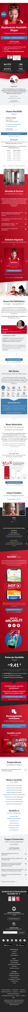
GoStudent (22, 989)
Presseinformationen (14, 968)
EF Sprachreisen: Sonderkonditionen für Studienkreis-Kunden (11, 770)
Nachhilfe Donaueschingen (11, 797)
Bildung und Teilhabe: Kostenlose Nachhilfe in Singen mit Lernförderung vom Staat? (12, 870)
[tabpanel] (14, 177)
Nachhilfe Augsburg (14, 823)
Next (26, 261)
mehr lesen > (14, 205)
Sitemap (17, 995)
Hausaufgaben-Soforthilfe (14, 979)
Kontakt (23, 995)
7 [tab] (18, 186)
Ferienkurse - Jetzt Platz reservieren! (14, 38)
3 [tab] (10, 186)
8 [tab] (20, 186)
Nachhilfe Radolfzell (10, 785)
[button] (14, 509)
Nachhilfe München (14, 830)
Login (13, 997)
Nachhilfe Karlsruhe (14, 820)
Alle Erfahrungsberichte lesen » (14, 499)
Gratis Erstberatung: (14, 277)
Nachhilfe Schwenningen (10, 801)
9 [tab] (21, 186)
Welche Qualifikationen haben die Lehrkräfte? (9, 854)
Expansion (14, 953)
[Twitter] (8, 940)
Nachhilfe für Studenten (14, 975)
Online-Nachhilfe (14, 977)
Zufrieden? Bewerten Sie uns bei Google (14, 536)
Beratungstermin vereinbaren (14, 133)
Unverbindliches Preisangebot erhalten (14, 696)
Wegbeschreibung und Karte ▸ (14, 124)
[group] (14, 261)
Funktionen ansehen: (9, 603)
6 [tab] (16, 186)
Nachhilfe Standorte (14, 973)
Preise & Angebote (14, 960)
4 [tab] (12, 186)
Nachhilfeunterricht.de (6, 991)
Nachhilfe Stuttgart (14, 816)
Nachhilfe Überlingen (11, 790)
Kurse (14, 983)
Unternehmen (15, 989)
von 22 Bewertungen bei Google (16, 59)
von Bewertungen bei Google (14, 534)
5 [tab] (14, 186)
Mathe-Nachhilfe (12, 402)
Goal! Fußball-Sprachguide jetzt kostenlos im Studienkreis (12, 219)
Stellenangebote (14, 955)
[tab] (3, 388)
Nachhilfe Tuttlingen (10, 792)
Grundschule (18, 382)
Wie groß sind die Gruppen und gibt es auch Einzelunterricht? (12, 859)
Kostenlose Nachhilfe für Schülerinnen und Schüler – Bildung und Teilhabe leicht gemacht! (12, 214)
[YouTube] (12, 940)
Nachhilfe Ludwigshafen (14, 825)
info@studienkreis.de (14, 1004)
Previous (1, 261)
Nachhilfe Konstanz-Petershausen (10, 794)
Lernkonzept (10, 439)
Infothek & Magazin (5, 989)
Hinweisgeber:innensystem (8, 995)
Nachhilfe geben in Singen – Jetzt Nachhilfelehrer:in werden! (9, 224)
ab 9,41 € (7, 69)
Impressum (15, 991)
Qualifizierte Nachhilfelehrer (14, 964)
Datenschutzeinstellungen (13, 993)
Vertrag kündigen (14, 962)
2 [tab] (8, 186)
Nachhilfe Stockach (10, 787)
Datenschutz (22, 991)
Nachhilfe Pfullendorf (11, 799)
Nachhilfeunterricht (18, 436)
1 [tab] (6, 186)
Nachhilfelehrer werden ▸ (14, 317)
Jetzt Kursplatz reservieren (14, 270)
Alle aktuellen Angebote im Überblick (8, 881)
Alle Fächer (14, 966)
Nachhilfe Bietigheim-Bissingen (14, 818)
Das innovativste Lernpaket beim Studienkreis (9, 229)
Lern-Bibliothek (14, 981)
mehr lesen (5, 349)
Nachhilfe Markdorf (10, 803)
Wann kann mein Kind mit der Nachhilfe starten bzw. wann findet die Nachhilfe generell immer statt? (11, 865)
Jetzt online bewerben (13, 918)
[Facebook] (3, 940)
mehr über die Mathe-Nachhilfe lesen (14, 412)
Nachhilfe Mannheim (14, 827)
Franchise (14, 951)
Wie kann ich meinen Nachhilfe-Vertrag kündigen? (11, 875)
